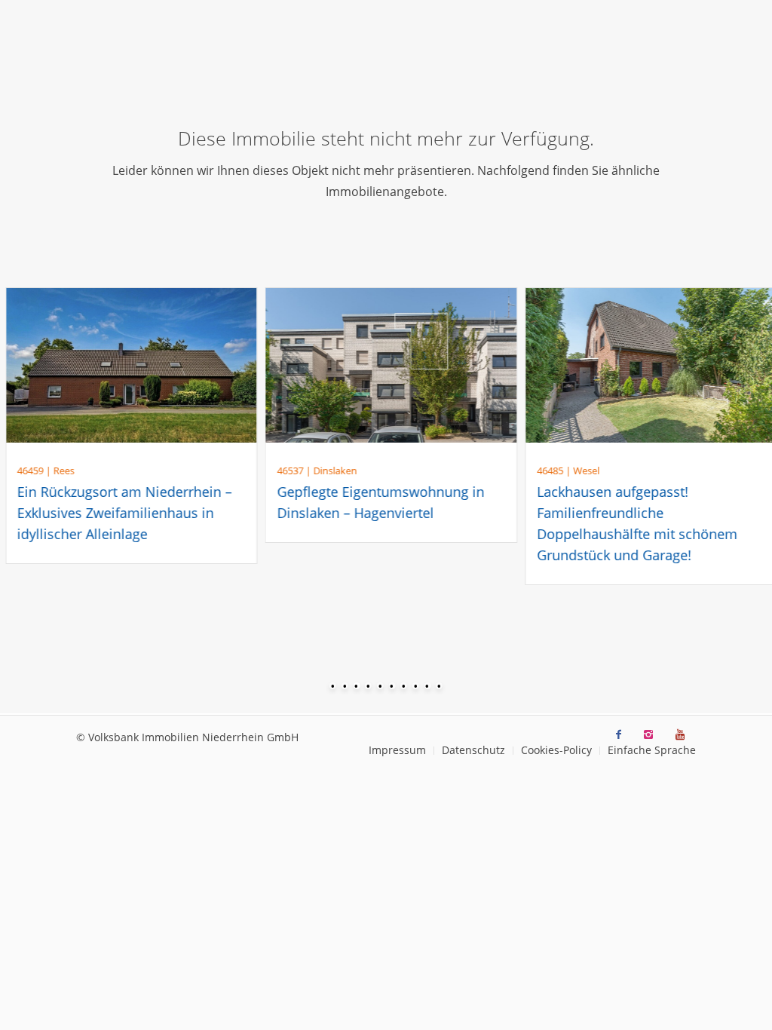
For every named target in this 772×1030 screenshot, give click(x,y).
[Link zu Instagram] (648, 734)
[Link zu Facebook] (618, 734)
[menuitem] (397, 750)
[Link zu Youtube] (680, 734)
